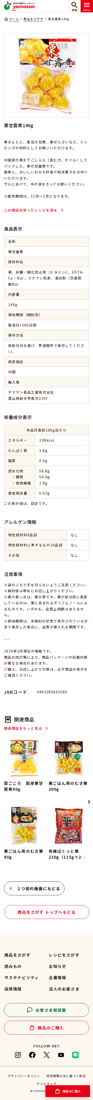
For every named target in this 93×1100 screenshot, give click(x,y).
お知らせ (57, 966)
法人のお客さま (64, 989)
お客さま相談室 (51, 1010)
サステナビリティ (21, 977)
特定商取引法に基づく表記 (66, 1076)
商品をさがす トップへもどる (47, 912)
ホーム (14, 19)
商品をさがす (33, 19)
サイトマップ (46, 1084)
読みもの (13, 966)
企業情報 (57, 977)
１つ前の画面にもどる (39, 888)
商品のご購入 (51, 1028)
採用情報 (13, 989)
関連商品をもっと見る (23, 728)
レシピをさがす (64, 955)
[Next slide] (89, 802)
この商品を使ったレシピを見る (31, 210)
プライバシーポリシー (23, 1076)
